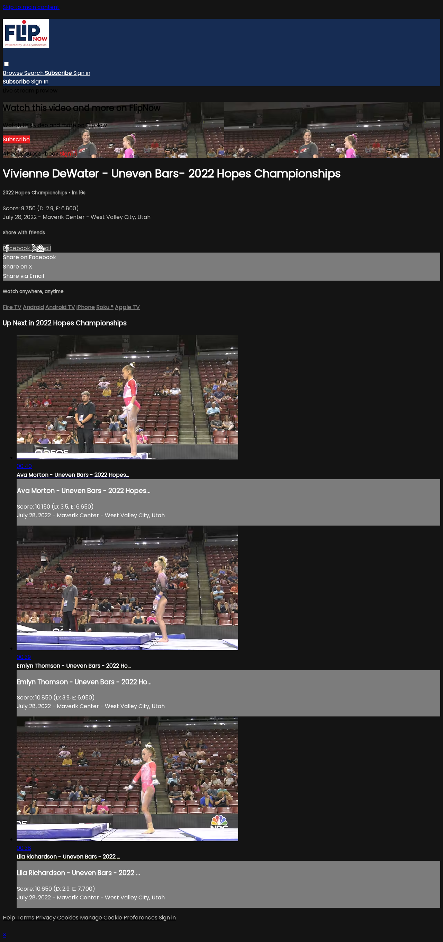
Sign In (39, 82)
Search (34, 73)
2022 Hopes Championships (36, 193)
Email (43, 248)
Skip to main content (31, 7)
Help (10, 918)
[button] (6, 64)
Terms (26, 918)
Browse (13, 73)
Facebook (17, 248)
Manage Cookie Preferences (119, 918)
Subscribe (16, 139)
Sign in (81, 73)
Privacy (46, 918)
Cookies (68, 918)
